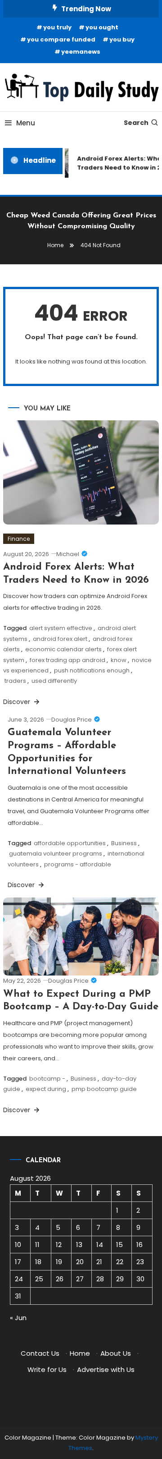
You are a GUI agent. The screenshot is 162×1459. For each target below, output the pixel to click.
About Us (115, 1353)
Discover (17, 701)
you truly (57, 27)
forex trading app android (67, 660)
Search (136, 122)
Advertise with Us (106, 1369)
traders (15, 681)
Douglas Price (71, 719)
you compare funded (61, 39)
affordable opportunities (70, 843)
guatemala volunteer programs (55, 853)
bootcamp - (47, 1078)
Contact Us (40, 1353)
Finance (19, 539)
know (118, 660)
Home (80, 1353)
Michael (67, 554)
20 (80, 1261)
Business (124, 843)
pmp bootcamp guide (104, 1089)
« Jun (18, 1317)
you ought (102, 27)
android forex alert (60, 639)
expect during (46, 1089)
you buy (122, 39)
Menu (25, 123)
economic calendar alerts (63, 649)
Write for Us (47, 1369)
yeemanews (80, 51)
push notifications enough (92, 670)
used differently (54, 681)
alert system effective (60, 628)
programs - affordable (77, 864)
